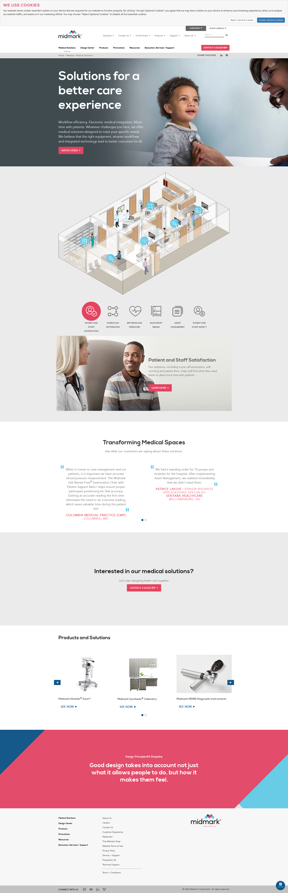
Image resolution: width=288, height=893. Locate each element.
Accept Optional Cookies (271, 20)
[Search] (227, 35)
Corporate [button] (195, 28)
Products (159, 35)
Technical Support (110, 864)
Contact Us (123, 35)
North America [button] (217, 28)
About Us (189, 35)
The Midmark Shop (111, 841)
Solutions (107, 35)
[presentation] (57, 682)
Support (174, 35)
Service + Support (111, 855)
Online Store (142, 35)
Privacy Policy (108, 850)
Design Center (87, 48)
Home (61, 55)
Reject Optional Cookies (242, 20)
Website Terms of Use (112, 846)
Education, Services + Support (159, 48)
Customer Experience (112, 832)
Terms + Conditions (111, 872)
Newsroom (107, 836)
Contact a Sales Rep (215, 47)
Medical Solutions (67, 48)
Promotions (119, 48)
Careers (106, 822)
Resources (135, 48)
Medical (70, 55)
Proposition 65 (109, 860)
